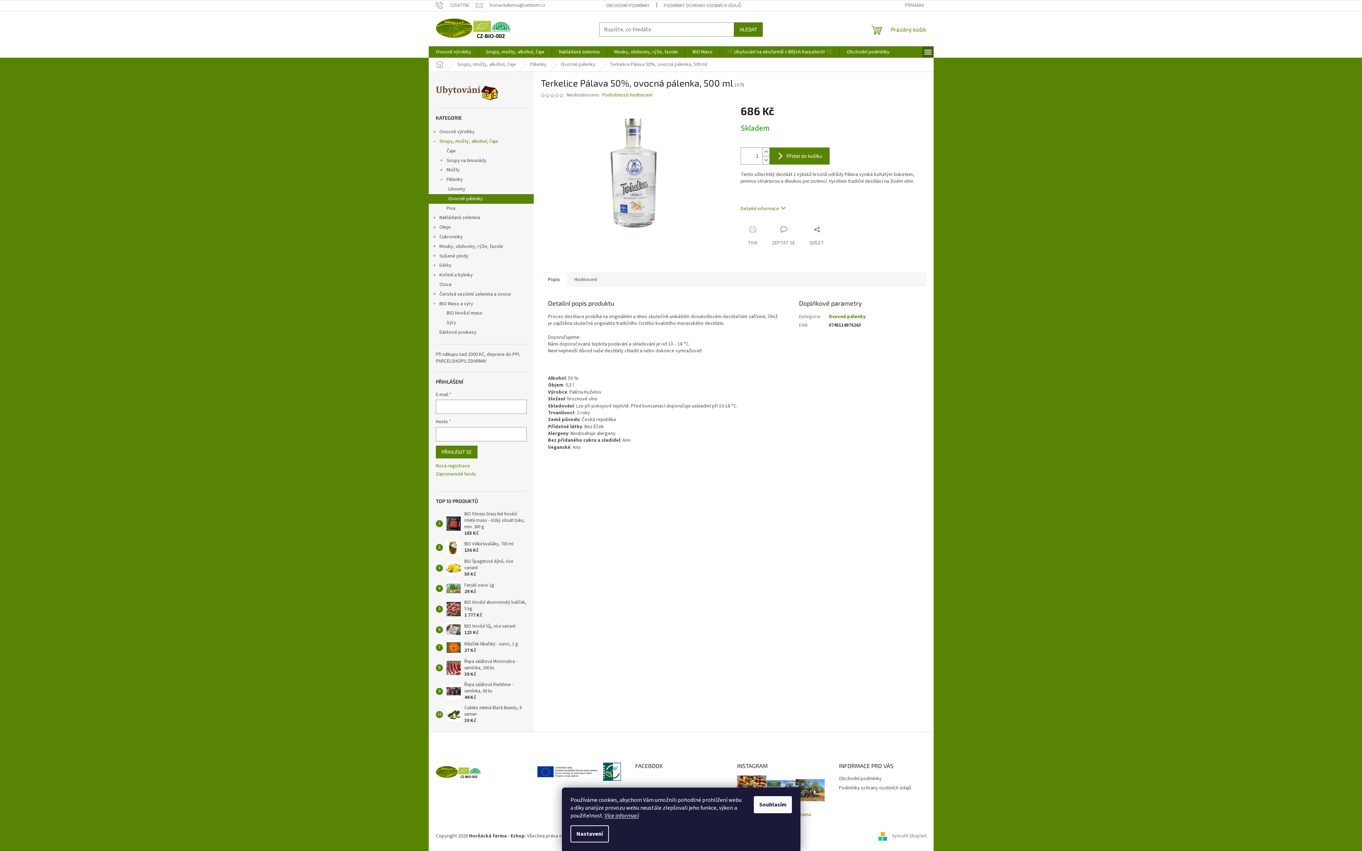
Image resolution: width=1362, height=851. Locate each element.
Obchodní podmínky (627, 5)
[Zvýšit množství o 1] (765, 152)
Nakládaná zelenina (459, 217)
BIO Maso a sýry (456, 303)
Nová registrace (453, 466)
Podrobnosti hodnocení (627, 95)
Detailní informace (760, 208)
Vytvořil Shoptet (909, 836)
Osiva (445, 284)
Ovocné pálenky (465, 198)
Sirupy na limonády (466, 160)
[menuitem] (453, 52)
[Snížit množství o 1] (765, 160)
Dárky (445, 265)
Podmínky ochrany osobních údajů (702, 5)
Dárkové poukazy (457, 332)
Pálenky (455, 179)
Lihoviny (456, 189)
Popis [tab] (554, 279)
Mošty (453, 169)
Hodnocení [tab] (585, 279)
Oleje (445, 227)
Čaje (451, 151)
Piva (451, 208)
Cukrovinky (451, 236)
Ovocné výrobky (457, 131)
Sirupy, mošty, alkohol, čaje (468, 141)
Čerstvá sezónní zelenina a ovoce (475, 294)
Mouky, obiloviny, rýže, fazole (471, 246)
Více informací (622, 816)
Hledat (748, 29)
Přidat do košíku (804, 156)
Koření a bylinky (456, 275)
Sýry (451, 322)
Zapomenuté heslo (456, 474)
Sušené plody (454, 256)
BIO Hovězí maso (464, 313)
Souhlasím (773, 805)
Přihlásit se (457, 452)
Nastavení (589, 834)
